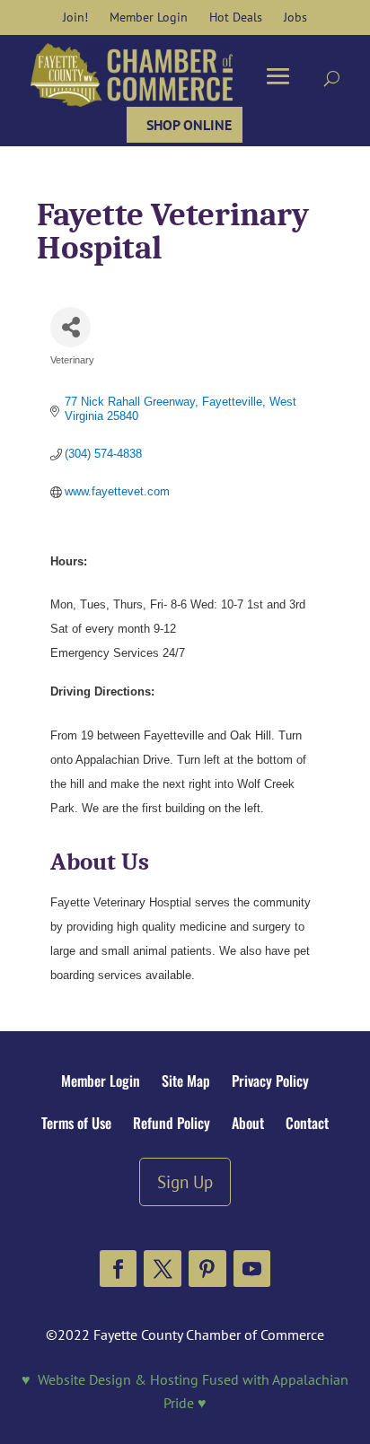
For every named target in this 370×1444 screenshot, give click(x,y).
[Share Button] (70, 327)
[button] (118, 1269)
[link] (75, 17)
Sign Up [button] (185, 1181)
